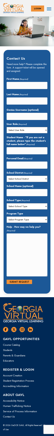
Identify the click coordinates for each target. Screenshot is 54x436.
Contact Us (9, 416)
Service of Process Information (20, 411)
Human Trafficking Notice (17, 406)
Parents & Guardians (14, 355)
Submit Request (19, 282)
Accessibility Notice (13, 401)
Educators (8, 360)
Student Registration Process (18, 381)
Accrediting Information (16, 386)
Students (7, 350)
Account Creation (12, 375)
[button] (37, 9)
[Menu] (49, 9)
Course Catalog (11, 345)
